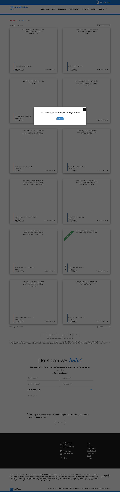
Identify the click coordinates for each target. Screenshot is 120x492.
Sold (29, 20)
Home (89, 443)
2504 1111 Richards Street (25, 218)
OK (60, 119)
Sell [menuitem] (53, 9)
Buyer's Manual (91, 448)
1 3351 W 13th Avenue (23, 167)
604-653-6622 (105, 2)
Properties (90, 446)
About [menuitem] (93, 9)
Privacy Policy (94, 488)
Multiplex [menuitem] (85, 9)
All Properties (13, 20)
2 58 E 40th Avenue (75, 268)
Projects (62, 9)
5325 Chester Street (23, 67)
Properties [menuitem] (73, 9)
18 (70, 335)
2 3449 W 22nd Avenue (76, 167)
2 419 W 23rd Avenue (76, 318)
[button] (103, 2)
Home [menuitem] (42, 9)
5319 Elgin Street (75, 67)
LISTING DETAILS (49, 70)
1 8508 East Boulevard (24, 318)
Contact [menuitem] (103, 9)
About (89, 456)
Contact (89, 458)
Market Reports (91, 453)
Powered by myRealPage (104, 488)
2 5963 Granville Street (25, 268)
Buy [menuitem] (47, 9)
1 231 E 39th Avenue (76, 218)
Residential (22, 20)
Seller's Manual (91, 451)
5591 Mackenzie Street (77, 117)
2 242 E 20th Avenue (23, 117)
